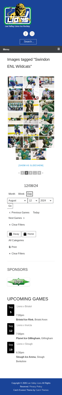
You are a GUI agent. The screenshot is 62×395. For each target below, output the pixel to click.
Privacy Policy (35, 386)
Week (21, 194)
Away (16, 234)
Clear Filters (18, 224)
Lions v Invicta (24, 325)
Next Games (15, 218)
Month (12, 194)
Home (31, 234)
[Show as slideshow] (31, 165)
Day (29, 194)
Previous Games (20, 212)
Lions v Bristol (24, 306)
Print (12, 248)
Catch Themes (42, 390)
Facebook (25, 33)
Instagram (32, 33)
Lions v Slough (25, 344)
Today (36, 212)
